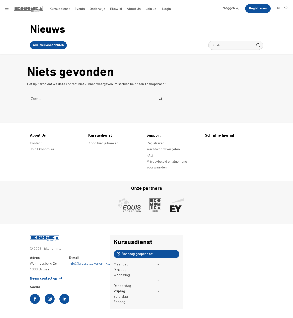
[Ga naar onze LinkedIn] (64, 299)
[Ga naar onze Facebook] (35, 299)
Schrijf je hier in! (219, 136)
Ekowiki (116, 9)
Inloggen (228, 8)
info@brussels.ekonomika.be (91, 264)
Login (166, 9)
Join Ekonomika (42, 149)
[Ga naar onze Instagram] (50, 299)
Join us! (151, 9)
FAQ (149, 156)
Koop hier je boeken (103, 143)
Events (80, 9)
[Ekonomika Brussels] (28, 11)
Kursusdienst (60, 9)
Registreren (258, 8)
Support (153, 136)
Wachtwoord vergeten (163, 149)
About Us (134, 9)
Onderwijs (97, 9)
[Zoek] (258, 45)
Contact (36, 143)
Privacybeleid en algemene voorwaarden (166, 164)
